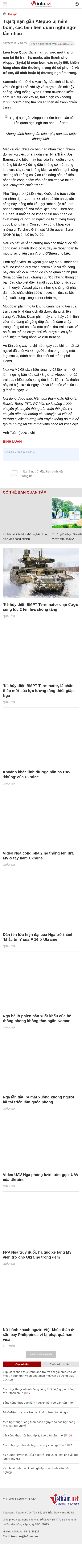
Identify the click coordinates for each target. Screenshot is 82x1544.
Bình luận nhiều (60, 1364)
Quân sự (9, 616)
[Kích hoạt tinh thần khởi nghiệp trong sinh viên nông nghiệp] (26, 512)
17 (28, 1393)
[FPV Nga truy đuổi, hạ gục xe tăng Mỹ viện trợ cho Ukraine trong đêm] (41, 1220)
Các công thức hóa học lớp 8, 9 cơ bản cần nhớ (33, 1435)
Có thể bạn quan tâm (25, 492)
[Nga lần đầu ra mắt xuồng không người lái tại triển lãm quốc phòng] (41, 1065)
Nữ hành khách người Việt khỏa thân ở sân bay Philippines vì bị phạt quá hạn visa (38, 1335)
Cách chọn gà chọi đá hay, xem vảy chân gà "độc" (35, 1445)
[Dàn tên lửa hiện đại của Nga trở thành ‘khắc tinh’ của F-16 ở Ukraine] (41, 903)
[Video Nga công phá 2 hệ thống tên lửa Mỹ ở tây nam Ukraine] (41, 821)
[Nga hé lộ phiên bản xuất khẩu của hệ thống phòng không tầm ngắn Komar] (41, 984)
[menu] (5, 4)
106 (69, 1435)
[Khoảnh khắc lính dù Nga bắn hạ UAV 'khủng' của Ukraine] (41, 740)
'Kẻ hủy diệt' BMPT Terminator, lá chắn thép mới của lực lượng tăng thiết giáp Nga (38, 691)
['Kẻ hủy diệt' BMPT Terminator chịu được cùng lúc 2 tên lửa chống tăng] (41, 573)
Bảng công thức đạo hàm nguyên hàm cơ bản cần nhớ (38, 1402)
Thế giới (13, 14)
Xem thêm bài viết (41, 1354)
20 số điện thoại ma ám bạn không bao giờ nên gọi (35, 1412)
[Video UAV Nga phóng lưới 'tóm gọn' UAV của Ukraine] (41, 1143)
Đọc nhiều (22, 1364)
